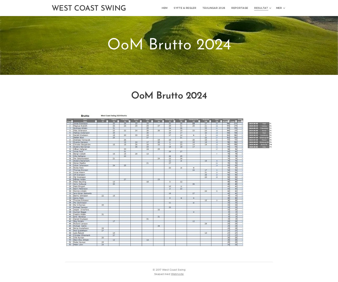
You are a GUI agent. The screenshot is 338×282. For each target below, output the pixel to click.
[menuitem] (166, 8)
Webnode (177, 274)
